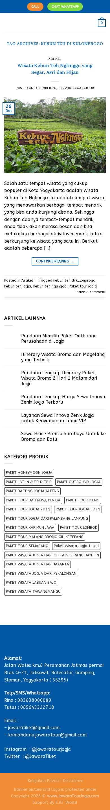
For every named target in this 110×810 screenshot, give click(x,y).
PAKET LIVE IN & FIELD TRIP (28, 482)
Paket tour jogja (83, 286)
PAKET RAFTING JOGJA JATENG (32, 491)
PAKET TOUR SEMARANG (27, 546)
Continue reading (55, 261)
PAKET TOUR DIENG (82, 500)
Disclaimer (73, 780)
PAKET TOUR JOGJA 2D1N (28, 509)
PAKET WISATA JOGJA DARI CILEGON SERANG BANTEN (52, 555)
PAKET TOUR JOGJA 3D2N (78, 509)
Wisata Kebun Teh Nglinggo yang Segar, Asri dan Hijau (55, 69)
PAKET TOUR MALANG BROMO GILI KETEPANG (44, 537)
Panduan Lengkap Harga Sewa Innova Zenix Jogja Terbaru (63, 399)
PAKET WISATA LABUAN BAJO (31, 582)
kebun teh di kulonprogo (74, 280)
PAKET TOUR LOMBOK (78, 527)
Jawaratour (83, 88)
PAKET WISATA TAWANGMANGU (33, 591)
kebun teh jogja (17, 286)
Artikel (55, 59)
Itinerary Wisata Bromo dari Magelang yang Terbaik (63, 357)
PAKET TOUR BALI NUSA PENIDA (33, 500)
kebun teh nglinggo (50, 286)
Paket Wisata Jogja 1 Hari (76, 546)
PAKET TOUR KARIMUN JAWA (30, 527)
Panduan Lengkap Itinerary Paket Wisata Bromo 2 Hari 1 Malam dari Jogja (59, 378)
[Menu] (7, 23)
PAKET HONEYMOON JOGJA (29, 472)
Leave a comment (90, 292)
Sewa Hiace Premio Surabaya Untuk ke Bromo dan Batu (63, 436)
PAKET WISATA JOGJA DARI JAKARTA (37, 564)
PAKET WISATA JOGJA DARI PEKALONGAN (41, 573)
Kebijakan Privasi (43, 780)
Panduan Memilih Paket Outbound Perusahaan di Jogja (59, 338)
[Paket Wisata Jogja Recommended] (55, 23)
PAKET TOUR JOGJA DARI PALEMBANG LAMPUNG (47, 518)
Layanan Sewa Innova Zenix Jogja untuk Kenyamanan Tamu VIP (57, 418)
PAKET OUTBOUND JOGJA (79, 482)
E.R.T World (66, 802)
